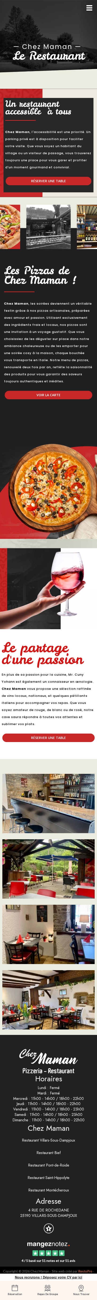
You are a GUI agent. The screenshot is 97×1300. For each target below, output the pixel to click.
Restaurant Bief (48, 1152)
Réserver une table (48, 181)
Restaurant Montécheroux (48, 1190)
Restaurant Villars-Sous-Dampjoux (48, 1140)
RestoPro (85, 1271)
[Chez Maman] (48, 1244)
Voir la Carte (48, 395)
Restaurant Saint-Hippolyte (48, 1177)
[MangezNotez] (48, 1231)
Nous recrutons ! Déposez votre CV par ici (48, 1277)
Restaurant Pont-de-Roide (48, 1165)
